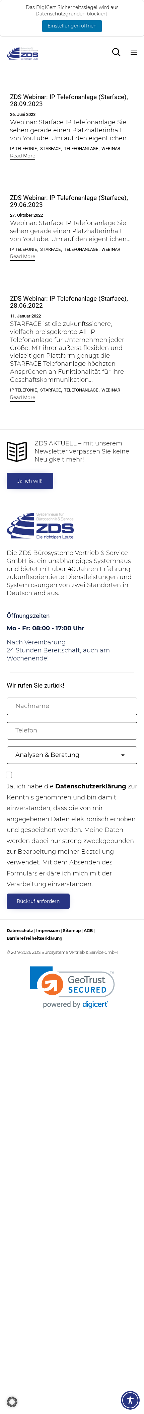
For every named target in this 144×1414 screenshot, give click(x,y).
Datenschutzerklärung (90, 786)
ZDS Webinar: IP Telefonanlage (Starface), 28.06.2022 (69, 302)
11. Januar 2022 (25, 316)
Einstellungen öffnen (72, 26)
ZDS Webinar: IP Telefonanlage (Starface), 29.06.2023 (69, 201)
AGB (88, 930)
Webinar (110, 148)
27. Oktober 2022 (26, 215)
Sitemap (72, 930)
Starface (50, 148)
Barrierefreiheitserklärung (34, 938)
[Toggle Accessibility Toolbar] (130, 1400)
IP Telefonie (23, 148)
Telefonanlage (81, 148)
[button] (22, 156)
